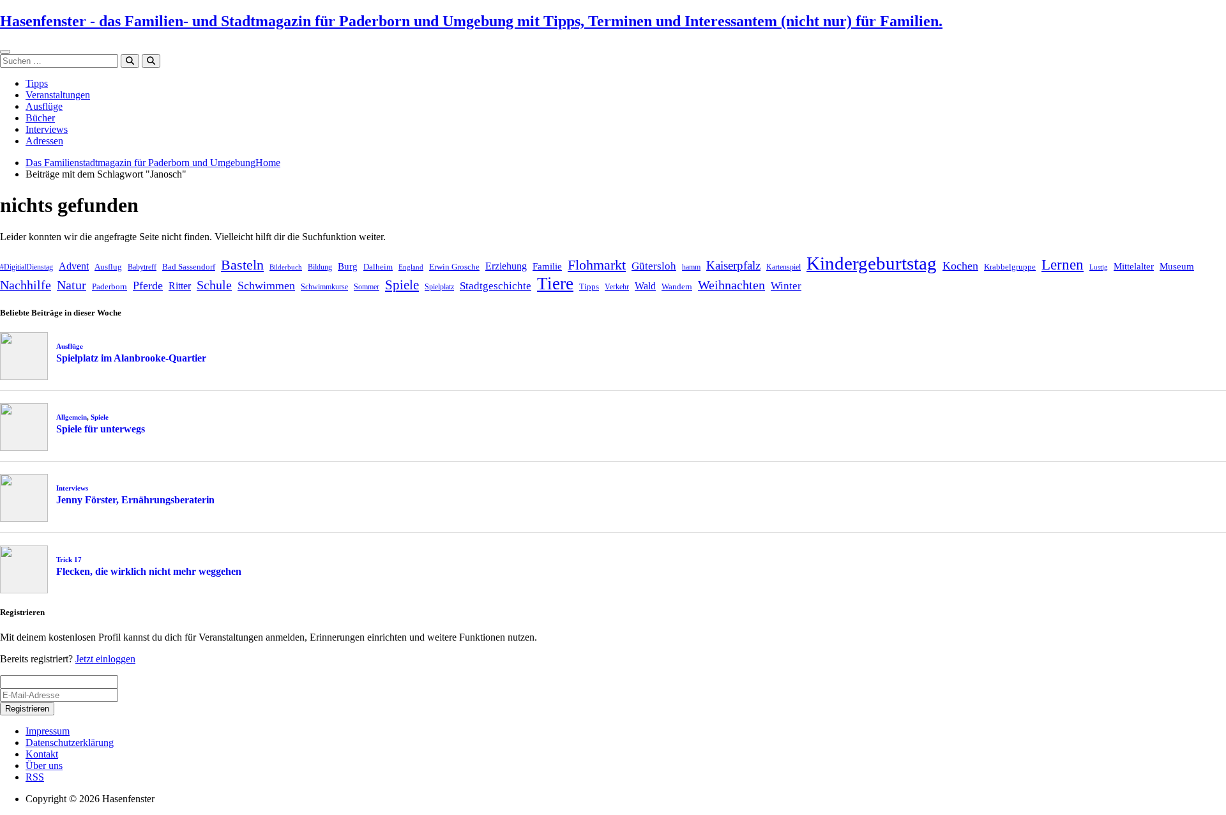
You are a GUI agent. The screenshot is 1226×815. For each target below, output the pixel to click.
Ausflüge (44, 106)
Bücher (40, 117)
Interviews (47, 129)
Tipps (37, 83)
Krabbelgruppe (1010, 266)
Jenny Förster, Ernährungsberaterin (135, 499)
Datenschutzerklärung (70, 742)
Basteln (242, 265)
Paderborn (109, 286)
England (410, 267)
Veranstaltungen (58, 94)
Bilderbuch (285, 267)
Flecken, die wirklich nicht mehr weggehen (148, 571)
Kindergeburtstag (871, 263)
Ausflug (108, 266)
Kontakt (42, 754)
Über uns (44, 765)
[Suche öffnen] (151, 61)
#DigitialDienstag (26, 267)
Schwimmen (266, 285)
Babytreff (142, 267)
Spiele (402, 285)
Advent (74, 266)
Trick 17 (69, 559)
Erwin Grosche (454, 266)
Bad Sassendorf (188, 266)
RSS (35, 777)
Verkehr (617, 286)
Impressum (48, 731)
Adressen (44, 140)
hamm (691, 267)
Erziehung (506, 266)
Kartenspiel (783, 267)
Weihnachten (731, 285)
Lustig (1098, 267)
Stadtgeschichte (495, 286)
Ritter (180, 285)
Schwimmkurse (324, 286)
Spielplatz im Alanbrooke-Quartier (131, 358)
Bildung (320, 267)
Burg (348, 266)
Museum (1177, 266)
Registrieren (27, 708)
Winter (786, 286)
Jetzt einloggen (105, 658)
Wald (645, 285)
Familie (547, 266)
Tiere (555, 283)
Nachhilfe (25, 285)
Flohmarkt (597, 265)
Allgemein (71, 417)
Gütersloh (654, 266)
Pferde (148, 285)
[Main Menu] (5, 52)
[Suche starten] (130, 61)
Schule (214, 285)
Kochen (960, 265)
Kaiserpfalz (733, 265)
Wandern (677, 286)
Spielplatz (439, 286)
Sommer (366, 286)
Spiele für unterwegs (100, 428)
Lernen (1062, 265)
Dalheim (378, 266)
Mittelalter (1134, 266)
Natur (71, 285)
